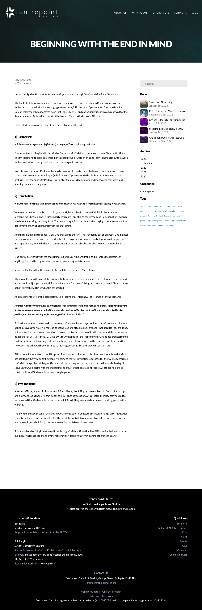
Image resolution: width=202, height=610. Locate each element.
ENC (53, 563)
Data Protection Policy (101, 596)
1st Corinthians (146, 206)
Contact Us (101, 573)
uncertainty (168, 225)
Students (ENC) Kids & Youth (172, 528)
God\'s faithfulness (170, 211)
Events (184, 541)
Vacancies (182, 550)
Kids (185, 532)
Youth (184, 536)
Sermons (180, 12)
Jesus (150, 216)
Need (161, 216)
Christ (174, 206)
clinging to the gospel (154, 220)
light (173, 220)
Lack (155, 216)
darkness (167, 220)
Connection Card (178, 554)
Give (195, 12)
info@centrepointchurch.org (101, 582)
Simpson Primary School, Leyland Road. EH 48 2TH (41, 532)
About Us (120, 12)
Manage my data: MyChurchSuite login (101, 591)
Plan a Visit (182, 523)
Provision (167, 216)
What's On (140, 12)
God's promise (156, 211)
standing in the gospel (155, 225)
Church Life (161, 12)
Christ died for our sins (161, 206)
